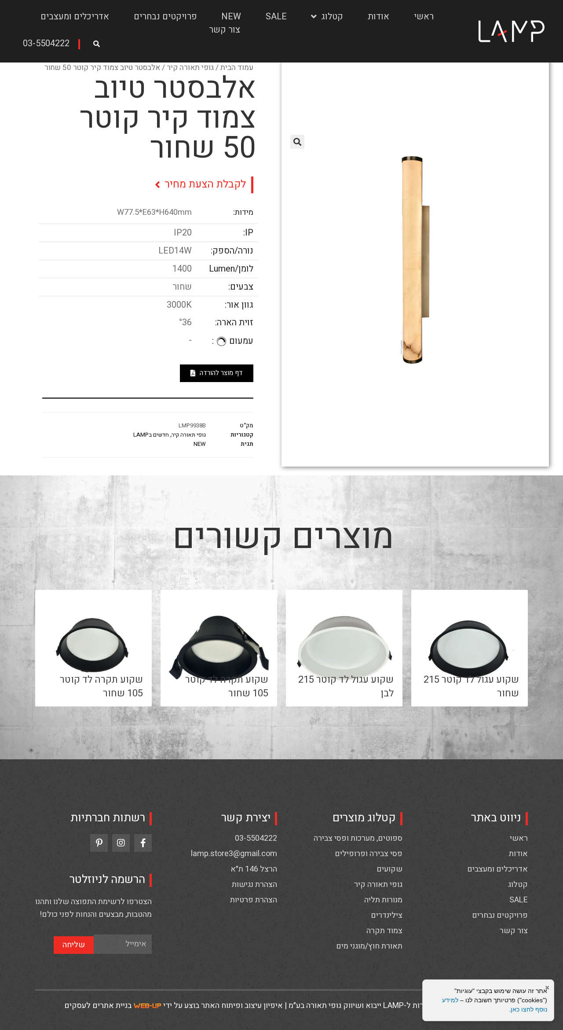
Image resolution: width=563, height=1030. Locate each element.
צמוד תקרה (384, 931)
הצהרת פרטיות (253, 900)
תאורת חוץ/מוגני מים (369, 946)
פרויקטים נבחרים (165, 16)
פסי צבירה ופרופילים (368, 854)
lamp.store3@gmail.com (234, 854)
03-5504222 (256, 838)
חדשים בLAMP (151, 434)
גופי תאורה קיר (190, 67)
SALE (276, 16)
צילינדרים (386, 915)
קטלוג (332, 16)
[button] (49, 44)
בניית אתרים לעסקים (98, 1006)
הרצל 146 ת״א (253, 869)
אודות (378, 16)
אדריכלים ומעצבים (74, 16)
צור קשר (224, 29)
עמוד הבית (236, 67)
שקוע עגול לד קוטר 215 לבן (346, 686)
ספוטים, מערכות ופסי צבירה (358, 838)
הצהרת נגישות (254, 884)
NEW (231, 16)
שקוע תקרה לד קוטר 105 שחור (226, 686)
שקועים (389, 869)
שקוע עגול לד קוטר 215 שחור (471, 686)
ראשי (424, 16)
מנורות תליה (383, 900)
